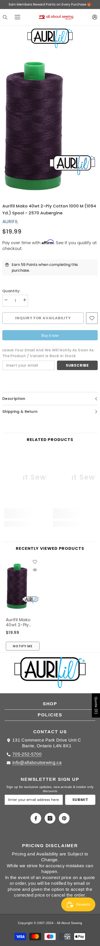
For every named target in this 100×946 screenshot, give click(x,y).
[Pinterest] (64, 818)
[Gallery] (50, 126)
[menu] (17, 17)
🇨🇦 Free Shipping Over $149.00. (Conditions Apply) (50, 4)
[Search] (5, 17)
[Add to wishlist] (92, 318)
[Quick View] (34, 569)
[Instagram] (50, 818)
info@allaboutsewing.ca (37, 762)
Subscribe (77, 365)
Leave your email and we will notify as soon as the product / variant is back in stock (48, 353)
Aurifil (10, 221)
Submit (80, 799)
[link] (25, 513)
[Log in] (95, 17)
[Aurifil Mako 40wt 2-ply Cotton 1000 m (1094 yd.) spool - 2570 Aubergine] (23, 586)
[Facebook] (35, 818)
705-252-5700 (27, 754)
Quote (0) (96, 705)
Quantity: (11, 291)
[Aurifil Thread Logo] (50, 675)
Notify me (22, 646)
